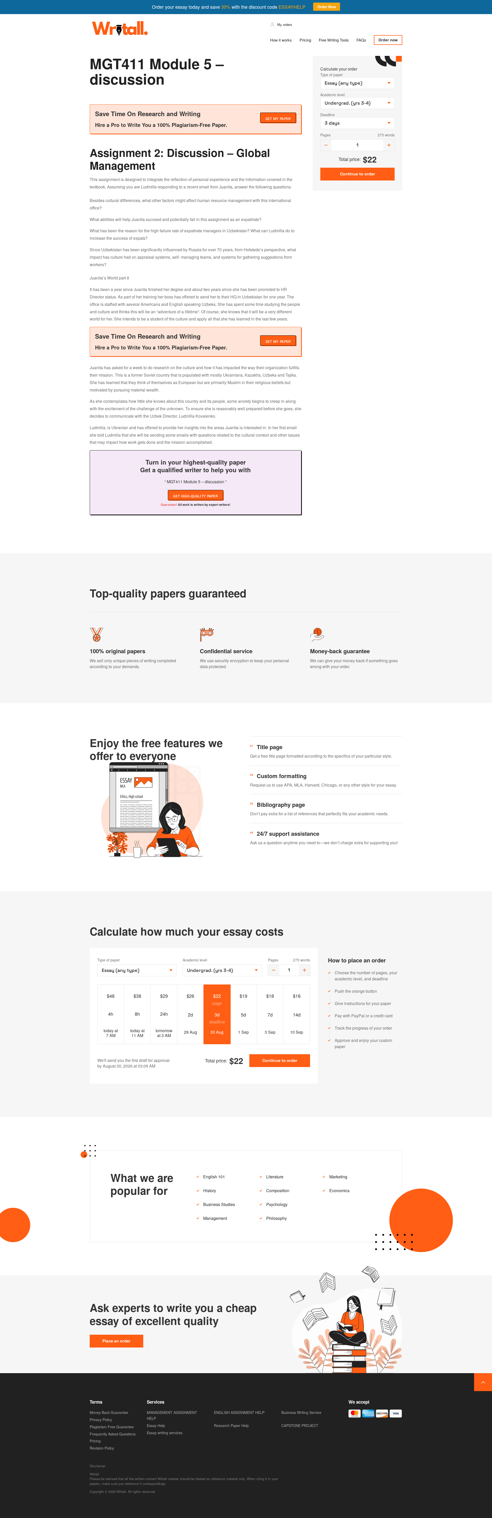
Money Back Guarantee (109, 1412)
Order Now (326, 6)
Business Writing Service (301, 1412)
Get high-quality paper (195, 496)
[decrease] (326, 145)
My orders (284, 24)
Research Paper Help (231, 1425)
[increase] (389, 145)
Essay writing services (164, 1432)
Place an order (116, 1341)
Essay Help (156, 1425)
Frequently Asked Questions (113, 1433)
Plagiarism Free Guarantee (112, 1426)
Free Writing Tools (334, 40)
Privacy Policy (101, 1419)
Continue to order (279, 1060)
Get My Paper (278, 118)
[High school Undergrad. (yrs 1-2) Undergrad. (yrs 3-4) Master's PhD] (222, 970)
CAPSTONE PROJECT (299, 1425)
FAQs (361, 40)
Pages (325, 134)
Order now (388, 39)
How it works (281, 40)
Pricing (305, 40)
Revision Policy (102, 1448)
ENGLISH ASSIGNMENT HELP (239, 1412)
